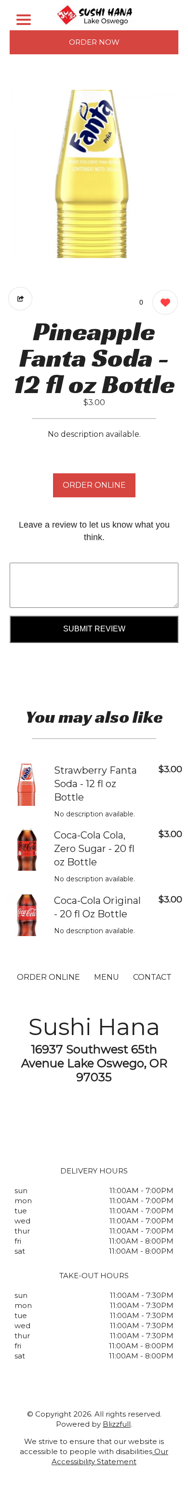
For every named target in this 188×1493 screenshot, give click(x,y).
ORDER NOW (94, 42)
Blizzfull (117, 1424)
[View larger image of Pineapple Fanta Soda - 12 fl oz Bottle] (94, 174)
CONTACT (152, 977)
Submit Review (94, 629)
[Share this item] (20, 298)
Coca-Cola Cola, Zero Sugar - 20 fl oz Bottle (94, 848)
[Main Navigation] (23, 19)
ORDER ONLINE (94, 485)
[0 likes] (162, 302)
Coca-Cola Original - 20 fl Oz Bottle (97, 907)
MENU (106, 977)
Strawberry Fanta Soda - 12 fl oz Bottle (95, 784)
